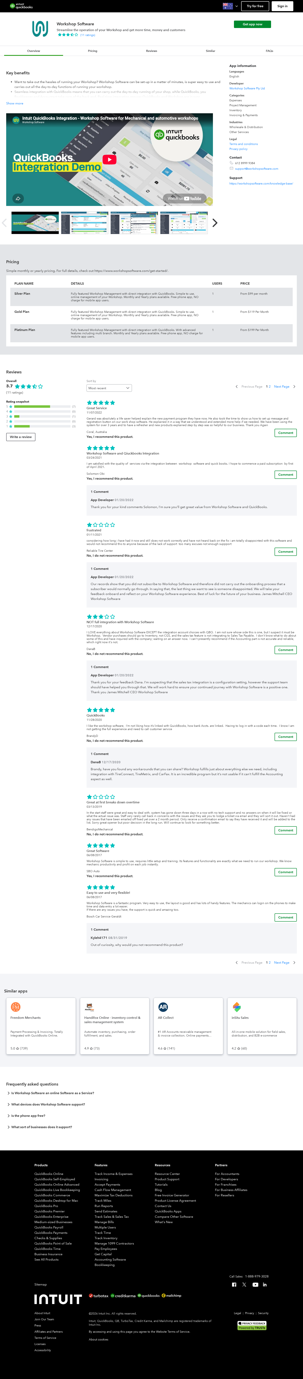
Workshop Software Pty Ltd (247, 88)
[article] (151, 1094)
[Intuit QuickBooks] (21, 6)
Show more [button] (14, 103)
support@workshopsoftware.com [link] (256, 169)
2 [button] (270, 386)
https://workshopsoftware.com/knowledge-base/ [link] (261, 183)
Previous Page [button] (252, 386)
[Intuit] (59, 1299)
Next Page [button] (281, 386)
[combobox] (109, 388)
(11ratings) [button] (87, 35)
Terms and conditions (243, 144)
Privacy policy (238, 149)
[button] (231, 6)
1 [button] (267, 386)
